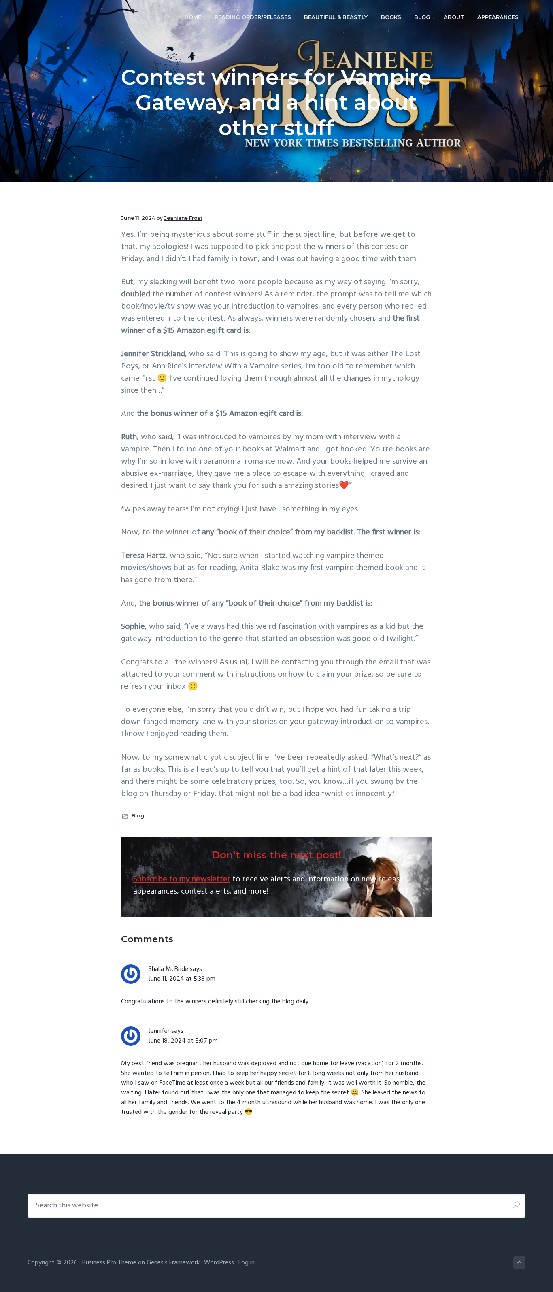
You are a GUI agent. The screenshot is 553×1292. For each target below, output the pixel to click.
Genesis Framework (173, 1263)
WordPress (219, 1263)
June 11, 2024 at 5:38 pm (182, 979)
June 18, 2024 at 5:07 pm (183, 1041)
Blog (138, 816)
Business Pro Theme (109, 1263)
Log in (246, 1263)
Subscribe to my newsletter (181, 879)
